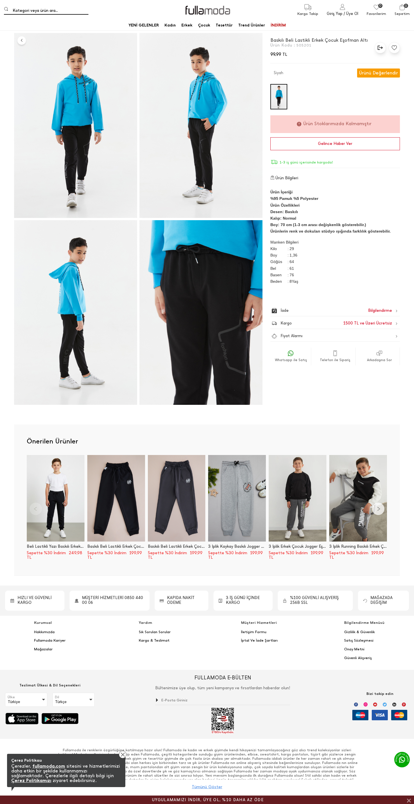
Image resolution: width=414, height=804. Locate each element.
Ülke (11, 697)
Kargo (336, 323)
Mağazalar (43, 649)
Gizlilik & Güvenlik (359, 632)
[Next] (378, 509)
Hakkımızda (44, 632)
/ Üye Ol (351, 13)
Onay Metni (354, 649)
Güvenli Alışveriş (358, 658)
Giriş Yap (334, 13)
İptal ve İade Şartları (259, 640)
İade (324, 310)
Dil (57, 697)
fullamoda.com (48, 766)
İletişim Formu (253, 632)
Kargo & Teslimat (154, 640)
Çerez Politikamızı (31, 780)
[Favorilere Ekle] (393, 47)
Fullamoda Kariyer (50, 640)
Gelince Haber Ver (335, 143)
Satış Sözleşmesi (358, 640)
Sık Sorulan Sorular (155, 632)
